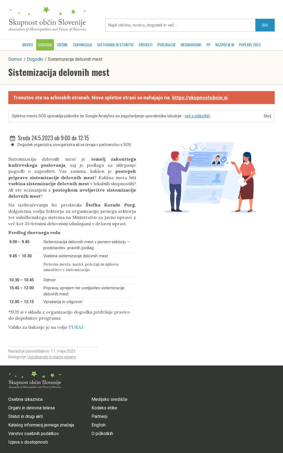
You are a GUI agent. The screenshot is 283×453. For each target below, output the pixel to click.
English (98, 425)
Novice (27, 44)
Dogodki (45, 44)
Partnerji (99, 416)
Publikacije (166, 44)
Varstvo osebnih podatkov (33, 433)
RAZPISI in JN (224, 44)
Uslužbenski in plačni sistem (52, 357)
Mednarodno (191, 44)
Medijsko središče (109, 399)
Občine (62, 44)
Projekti (145, 44)
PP (208, 44)
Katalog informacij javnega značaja (41, 425)
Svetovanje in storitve (115, 44)
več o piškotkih (197, 116)
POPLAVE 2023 (250, 44)
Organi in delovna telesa (31, 407)
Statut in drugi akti (25, 416)
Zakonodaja (82, 44)
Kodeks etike (104, 407)
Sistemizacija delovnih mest (58, 71)
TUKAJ (76, 327)
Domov (15, 59)
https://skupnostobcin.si (200, 97)
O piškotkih (102, 433)
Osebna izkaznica (25, 399)
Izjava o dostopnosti (28, 442)
